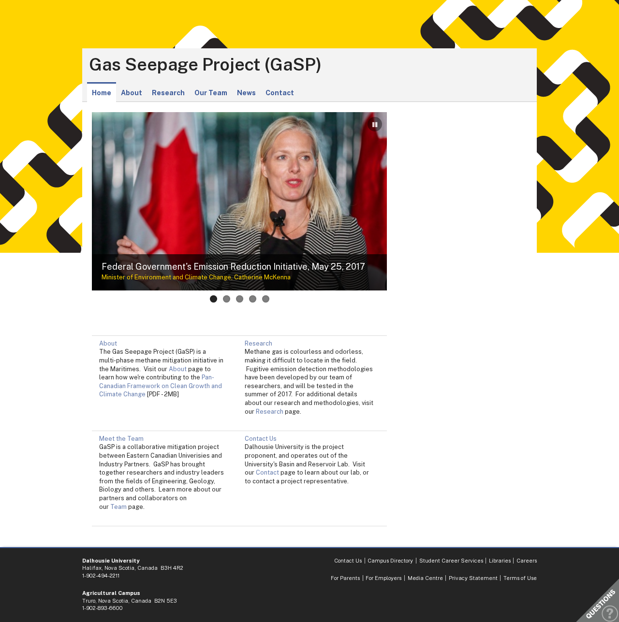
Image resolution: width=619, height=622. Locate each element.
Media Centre (425, 578)
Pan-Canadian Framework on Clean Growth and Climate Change (160, 386)
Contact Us (261, 438)
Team (118, 506)
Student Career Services (451, 560)
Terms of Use (520, 578)
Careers (526, 560)
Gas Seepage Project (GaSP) (205, 64)
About (131, 93)
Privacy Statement (473, 578)
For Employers (383, 578)
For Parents (345, 578)
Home (101, 93)
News (246, 93)
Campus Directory (390, 560)
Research (168, 93)
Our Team (210, 93)
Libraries (500, 560)
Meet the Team (121, 438)
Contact (279, 93)
